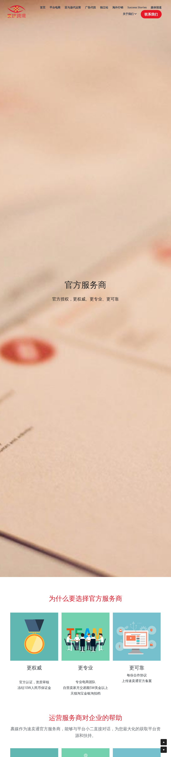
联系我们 (151, 14)
